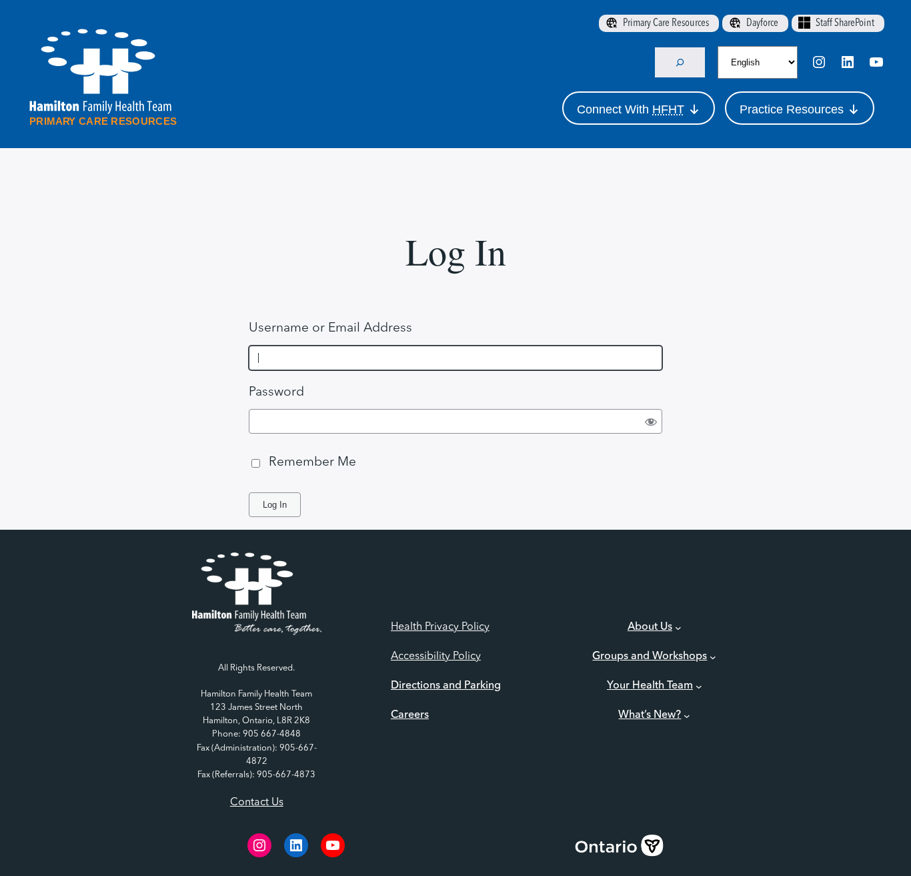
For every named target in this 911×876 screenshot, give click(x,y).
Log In (275, 505)
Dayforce (762, 23)
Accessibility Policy (436, 656)
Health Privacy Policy (440, 627)
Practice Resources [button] (792, 109)
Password (276, 392)
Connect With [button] (630, 109)
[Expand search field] (680, 62)
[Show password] (651, 421)
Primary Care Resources (666, 23)
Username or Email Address (330, 328)
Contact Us (256, 802)
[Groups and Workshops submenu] (713, 657)
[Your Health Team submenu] (699, 686)
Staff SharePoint (845, 23)
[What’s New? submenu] (687, 716)
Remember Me (312, 462)
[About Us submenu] (678, 627)
